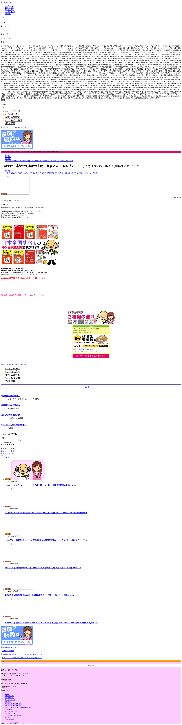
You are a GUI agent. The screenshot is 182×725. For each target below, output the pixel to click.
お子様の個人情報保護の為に (14, 715)
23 (9, 453)
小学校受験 (11, 434)
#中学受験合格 (32, 173)
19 (2, 453)
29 (7, 455)
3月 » (7, 457)
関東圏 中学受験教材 (11, 395)
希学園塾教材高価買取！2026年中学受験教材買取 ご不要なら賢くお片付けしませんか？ (41, 595)
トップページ (9, 6)
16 (9, 451)
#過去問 (87, 173)
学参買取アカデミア (19, 723)
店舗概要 (8, 14)
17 (11, 451)
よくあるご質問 (10, 12)
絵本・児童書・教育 (11, 712)
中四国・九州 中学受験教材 (14, 425)
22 (7, 453)
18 (13, 451)
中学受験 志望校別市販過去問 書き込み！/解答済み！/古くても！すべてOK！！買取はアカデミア (39, 161)
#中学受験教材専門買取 (46, 173)
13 (3, 451)
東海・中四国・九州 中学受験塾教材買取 (18, 708)
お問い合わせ (9, 719)
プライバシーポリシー (12, 713)
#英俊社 (81, 173)
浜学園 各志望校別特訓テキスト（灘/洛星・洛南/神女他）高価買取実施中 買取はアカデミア (43, 568)
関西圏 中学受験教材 (11, 405)
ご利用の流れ (9, 8)
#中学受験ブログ (21, 173)
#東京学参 (74, 173)
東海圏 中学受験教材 (11, 415)
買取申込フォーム (11, 717)
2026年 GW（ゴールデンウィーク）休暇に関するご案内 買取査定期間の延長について (40, 485)
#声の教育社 (59, 173)
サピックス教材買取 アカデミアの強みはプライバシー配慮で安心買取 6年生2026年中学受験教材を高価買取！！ (51, 623)
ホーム (7, 694)
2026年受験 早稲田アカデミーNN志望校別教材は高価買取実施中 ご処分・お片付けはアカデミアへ (46, 540)
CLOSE (3, 22)
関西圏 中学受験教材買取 (13, 706)
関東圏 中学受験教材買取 (13, 704)
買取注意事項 (9, 10)
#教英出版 (67, 173)
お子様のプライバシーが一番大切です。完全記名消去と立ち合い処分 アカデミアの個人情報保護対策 (46, 513)
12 (2, 451)
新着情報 (8, 157)
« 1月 (2, 457)
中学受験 (94, 173)
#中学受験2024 (9, 173)
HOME (7, 155)
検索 (3, 100)
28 (5, 455)
